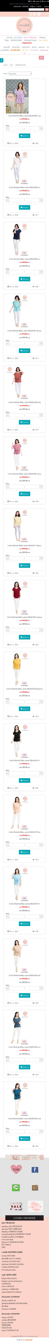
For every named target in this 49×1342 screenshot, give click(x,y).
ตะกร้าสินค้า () (38, 1)
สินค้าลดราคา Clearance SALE (13, 1242)
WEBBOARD (10, 1289)
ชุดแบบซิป (5, 46)
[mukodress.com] (24, 26)
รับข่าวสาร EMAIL (7, 1322)
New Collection (30, 37)
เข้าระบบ (45, 1)
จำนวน (7, 125)
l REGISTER (21, 6)
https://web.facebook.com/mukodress (24, 4)
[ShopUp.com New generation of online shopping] (28, 1340)
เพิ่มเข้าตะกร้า (25, 136)
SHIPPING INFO (10, 1267)
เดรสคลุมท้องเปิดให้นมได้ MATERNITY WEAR (16, 1234)
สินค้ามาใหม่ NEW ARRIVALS (12, 1229)
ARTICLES (8, 1286)
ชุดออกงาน (42, 47)
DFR (3, 1247)
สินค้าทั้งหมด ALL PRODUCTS (12, 1226)
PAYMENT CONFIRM (13, 1264)
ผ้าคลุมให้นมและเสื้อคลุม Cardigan (13, 1236)
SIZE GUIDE (8, 1256)
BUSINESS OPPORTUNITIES (14, 1303)
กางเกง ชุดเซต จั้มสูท (8, 1239)
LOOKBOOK (6, 1284)
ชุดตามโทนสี (18, 37)
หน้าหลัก (10, 37)
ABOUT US (9, 1300)
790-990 (24, 50)
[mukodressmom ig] (34, 14)
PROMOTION (9, 1278)
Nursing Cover (30, 40)
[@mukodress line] (30, 14)
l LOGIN (35, 6)
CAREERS (9, 1309)
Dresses (42, 37)
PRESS (5, 1306)
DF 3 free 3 (6, 1244)
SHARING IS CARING (11, 1292)
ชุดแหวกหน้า (26, 46)
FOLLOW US (7, 1327)
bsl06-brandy (20, 65)
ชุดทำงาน (34, 47)
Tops (7, 40)
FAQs (8, 1270)
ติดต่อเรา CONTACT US (10, 1330)
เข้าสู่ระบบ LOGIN (7, 1317)
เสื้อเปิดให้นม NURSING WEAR (12, 1231)
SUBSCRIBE (6, 1325)
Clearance (27, 43)
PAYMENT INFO (11, 1261)
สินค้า (11, 65)
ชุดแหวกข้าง (16, 46)
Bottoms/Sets (16, 40)
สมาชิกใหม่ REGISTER (9, 1320)
